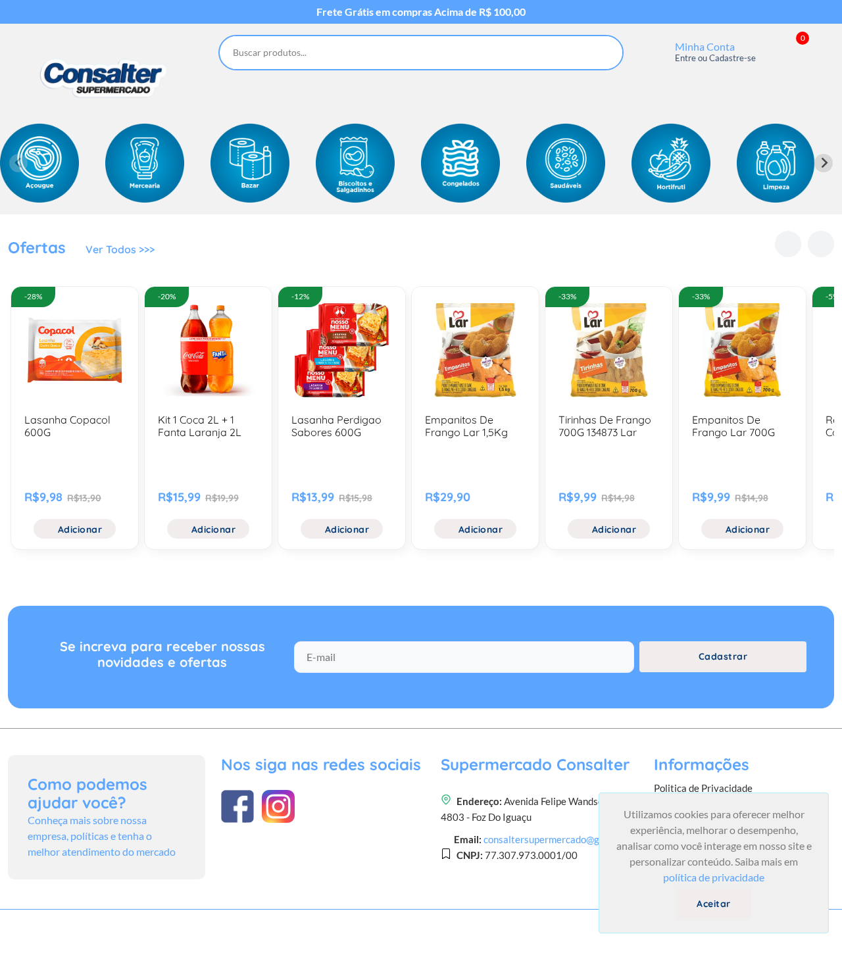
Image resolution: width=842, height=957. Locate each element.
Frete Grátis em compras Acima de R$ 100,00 (421, 12)
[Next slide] (823, 163)
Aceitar (714, 904)
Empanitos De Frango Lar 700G (733, 426)
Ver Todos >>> (120, 249)
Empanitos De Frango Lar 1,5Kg (466, 426)
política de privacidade (713, 877)
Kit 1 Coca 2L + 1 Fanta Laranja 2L (199, 426)
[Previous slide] (18, 163)
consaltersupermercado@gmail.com (560, 839)
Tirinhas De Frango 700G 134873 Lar (604, 426)
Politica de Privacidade (703, 788)
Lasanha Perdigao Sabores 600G (336, 426)
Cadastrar (723, 656)
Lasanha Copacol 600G (67, 426)
